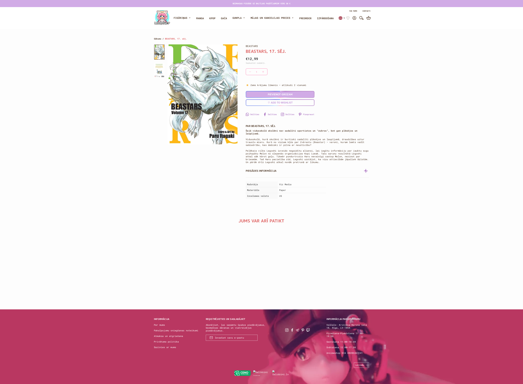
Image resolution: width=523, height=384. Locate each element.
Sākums (157, 38)
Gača (224, 18)
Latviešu (359, 365)
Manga (200, 18)
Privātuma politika (166, 341)
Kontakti (366, 11)
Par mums (353, 11)
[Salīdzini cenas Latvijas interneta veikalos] (261, 373)
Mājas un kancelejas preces (270, 17)
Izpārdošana (325, 18)
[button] (341, 18)
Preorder (305, 18)
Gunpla (237, 17)
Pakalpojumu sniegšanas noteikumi (176, 330)
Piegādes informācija (261, 171)
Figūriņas (180, 17)
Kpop (212, 18)
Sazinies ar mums (165, 347)
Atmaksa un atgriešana (168, 336)
